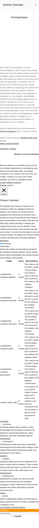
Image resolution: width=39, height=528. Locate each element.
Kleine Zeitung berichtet (9, 144)
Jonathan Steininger (12, 4)
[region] (19, 41)
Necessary (6, 244)
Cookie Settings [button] (6, 183)
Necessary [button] (4, 241)
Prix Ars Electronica (8, 131)
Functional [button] (4, 421)
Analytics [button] (3, 456)
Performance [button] (5, 439)
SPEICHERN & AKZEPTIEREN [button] (12, 507)
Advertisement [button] (6, 473)
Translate (17, 516)
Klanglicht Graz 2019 (28, 138)
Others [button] (2, 493)
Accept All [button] (17, 183)
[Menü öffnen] (35, 5)
